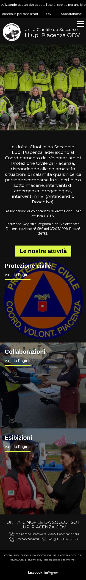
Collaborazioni (25, 351)
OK (48, 14)
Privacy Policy (34, 559)
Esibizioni (18, 437)
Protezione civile (28, 265)
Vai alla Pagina (18, 275)
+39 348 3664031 (27, 539)
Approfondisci (71, 14)
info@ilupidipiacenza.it (63, 539)
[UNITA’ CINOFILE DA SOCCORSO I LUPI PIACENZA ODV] (12, 32)
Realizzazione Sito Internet (59, 559)
